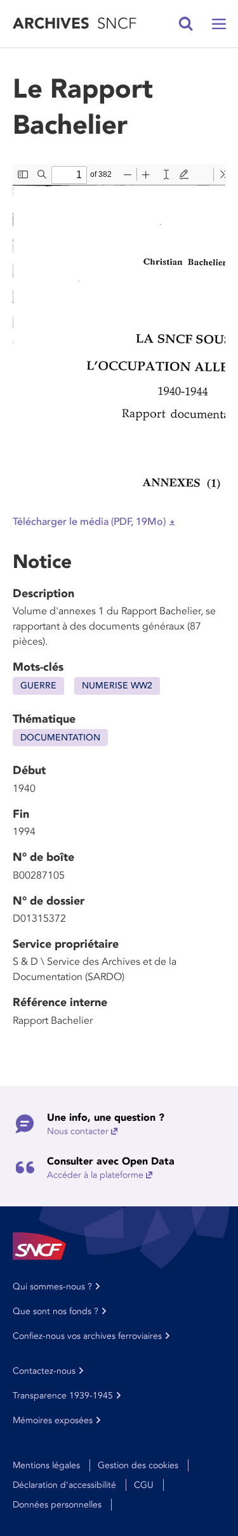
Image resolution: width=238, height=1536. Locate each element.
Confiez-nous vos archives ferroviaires (87, 1336)
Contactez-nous (44, 1370)
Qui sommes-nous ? (52, 1286)
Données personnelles (57, 1504)
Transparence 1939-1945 (63, 1395)
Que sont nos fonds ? (55, 1311)
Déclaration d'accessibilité (64, 1485)
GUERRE (38, 685)
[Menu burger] (219, 24)
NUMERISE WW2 (117, 685)
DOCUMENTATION (60, 737)
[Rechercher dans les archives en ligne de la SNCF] (186, 24)
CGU (144, 1485)
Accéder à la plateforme (95, 1175)
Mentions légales (46, 1465)
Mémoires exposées (53, 1420)
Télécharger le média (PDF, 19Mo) (89, 521)
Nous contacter (78, 1131)
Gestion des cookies (138, 1465)
